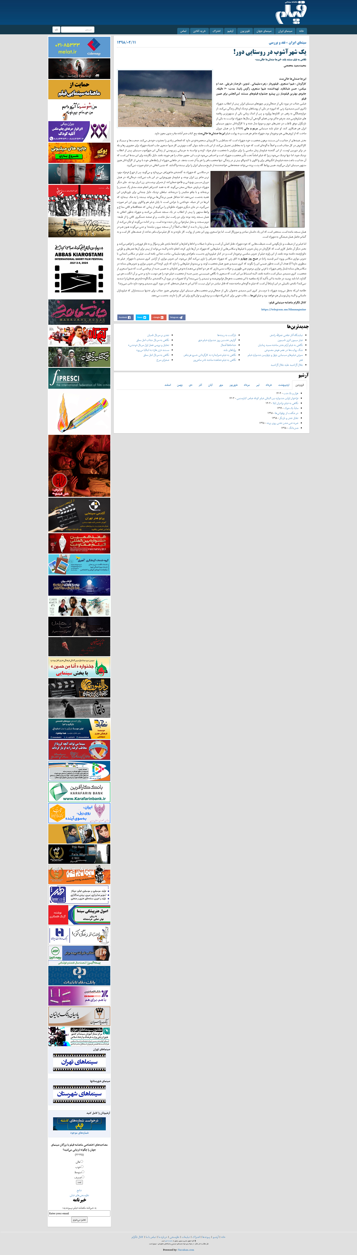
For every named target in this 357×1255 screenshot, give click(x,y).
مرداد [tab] (247, 384)
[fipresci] (79, 377)
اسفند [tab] (167, 384)
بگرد (56, 29)
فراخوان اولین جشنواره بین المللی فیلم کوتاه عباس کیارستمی (267, 398)
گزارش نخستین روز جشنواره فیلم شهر (217, 340)
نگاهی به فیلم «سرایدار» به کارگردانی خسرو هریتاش (210, 355)
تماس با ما (151, 1237)
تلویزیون (245, 31)
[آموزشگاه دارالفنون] (79, 687)
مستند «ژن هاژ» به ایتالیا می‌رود (152, 350)
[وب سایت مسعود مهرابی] (79, 411)
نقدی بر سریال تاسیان (158, 335)
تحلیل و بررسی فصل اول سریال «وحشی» (148, 345)
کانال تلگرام (137, 1237)
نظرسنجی (174, 1237)
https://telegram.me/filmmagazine (283, 309)
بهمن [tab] (180, 384)
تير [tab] (257, 384)
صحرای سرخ (163, 359)
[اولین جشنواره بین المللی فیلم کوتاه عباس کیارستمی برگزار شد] (79, 268)
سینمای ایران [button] (285, 31)
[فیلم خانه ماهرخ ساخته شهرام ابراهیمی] (79, 312)
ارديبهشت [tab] (283, 384)
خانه (301, 31)
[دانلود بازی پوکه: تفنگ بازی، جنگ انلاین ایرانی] (79, 152)
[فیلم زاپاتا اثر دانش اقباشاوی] (79, 465)
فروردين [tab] (299, 384)
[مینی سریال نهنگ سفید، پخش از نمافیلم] (79, 173)
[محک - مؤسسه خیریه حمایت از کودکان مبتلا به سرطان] (79, 110)
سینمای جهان (264, 31)
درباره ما (162, 1237)
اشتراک (216, 31)
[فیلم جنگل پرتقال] (79, 356)
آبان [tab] (210, 384)
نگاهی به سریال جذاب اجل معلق (152, 340)
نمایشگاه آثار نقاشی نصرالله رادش (286, 335)
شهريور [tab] (233, 384)
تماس (183, 31)
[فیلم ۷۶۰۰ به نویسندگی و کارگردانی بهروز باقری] (79, 227)
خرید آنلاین (199, 31)
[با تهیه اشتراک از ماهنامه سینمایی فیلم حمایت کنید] (79, 89)
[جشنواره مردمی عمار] (79, 585)
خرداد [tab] (269, 384)
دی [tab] (190, 384)
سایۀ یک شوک (291, 408)
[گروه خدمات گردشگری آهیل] (79, 564)
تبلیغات (186, 1237)
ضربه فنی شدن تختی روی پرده (282, 423)
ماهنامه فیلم (169, 1240)
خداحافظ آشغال (228, 345)
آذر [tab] (200, 384)
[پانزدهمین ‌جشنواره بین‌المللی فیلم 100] (79, 68)
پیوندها (206, 1237)
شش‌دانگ (293, 428)
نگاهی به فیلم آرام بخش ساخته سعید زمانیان (280, 345)
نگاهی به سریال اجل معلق (156, 355)
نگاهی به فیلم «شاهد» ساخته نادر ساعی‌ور (214, 359)
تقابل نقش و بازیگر (288, 418)
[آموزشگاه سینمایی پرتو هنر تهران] (79, 514)
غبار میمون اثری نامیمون (290, 340)
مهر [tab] (221, 384)
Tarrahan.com (186, 1249)
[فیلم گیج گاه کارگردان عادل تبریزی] (79, 335)
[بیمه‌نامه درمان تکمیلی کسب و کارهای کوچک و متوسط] (79, 46)
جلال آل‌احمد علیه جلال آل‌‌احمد (287, 364)
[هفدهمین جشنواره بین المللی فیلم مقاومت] (79, 543)
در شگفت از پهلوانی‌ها (286, 413)
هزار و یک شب (290, 393)
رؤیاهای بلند (229, 350)
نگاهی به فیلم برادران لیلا (285, 403)
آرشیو (230, 31)
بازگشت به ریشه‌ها (226, 335)
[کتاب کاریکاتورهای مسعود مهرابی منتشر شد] (79, 200)
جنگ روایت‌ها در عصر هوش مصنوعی (283, 350)
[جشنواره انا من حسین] (79, 667)
